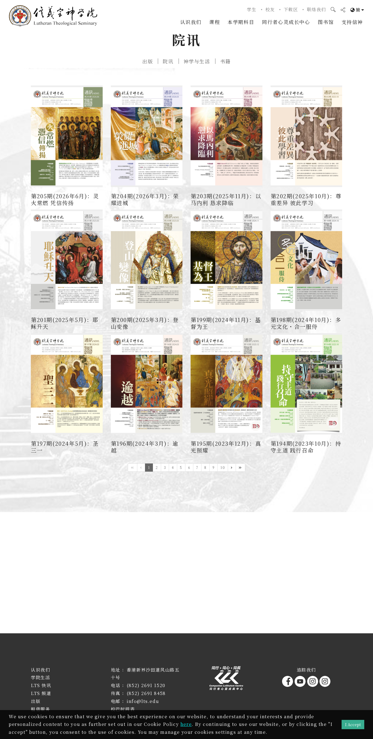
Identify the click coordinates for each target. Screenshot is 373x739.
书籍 (225, 61)
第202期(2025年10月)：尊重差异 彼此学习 (306, 199)
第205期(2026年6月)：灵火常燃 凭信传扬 (65, 199)
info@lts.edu (143, 701)
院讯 (168, 61)
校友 (270, 9)
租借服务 (40, 709)
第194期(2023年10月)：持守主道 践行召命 (306, 446)
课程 (214, 21)
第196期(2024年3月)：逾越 (145, 446)
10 (222, 467)
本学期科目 (240, 21)
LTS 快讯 (41, 685)
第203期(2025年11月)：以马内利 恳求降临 (226, 199)
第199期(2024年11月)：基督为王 (226, 323)
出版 (147, 61)
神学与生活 (196, 61)
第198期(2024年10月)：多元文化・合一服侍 (306, 323)
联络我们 (316, 9)
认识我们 (191, 21)
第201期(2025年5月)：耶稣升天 (65, 323)
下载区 (291, 9)
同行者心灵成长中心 (286, 21)
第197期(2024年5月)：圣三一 (65, 446)
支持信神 (352, 21)
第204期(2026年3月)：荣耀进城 (145, 199)
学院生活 (40, 677)
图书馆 (326, 21)
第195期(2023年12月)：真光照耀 (226, 446)
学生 (251, 9)
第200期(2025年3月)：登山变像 (145, 323)
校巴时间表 (123, 709)
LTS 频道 (41, 693)
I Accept (353, 724)
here (186, 724)
